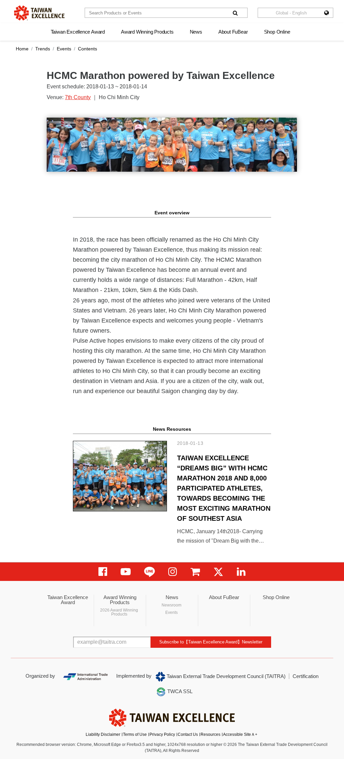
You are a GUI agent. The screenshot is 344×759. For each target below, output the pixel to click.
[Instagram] (172, 571)
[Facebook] (102, 571)
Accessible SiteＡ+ (240, 734)
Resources (210, 734)
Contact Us (188, 734)
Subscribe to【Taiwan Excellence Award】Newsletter (210, 641)
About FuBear (233, 32)
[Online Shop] (195, 571)
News (196, 32)
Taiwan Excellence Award (78, 32)
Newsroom (171, 605)
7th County (78, 97)
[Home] (39, 12)
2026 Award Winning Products (119, 612)
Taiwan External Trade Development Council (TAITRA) (225, 676)
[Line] (149, 571)
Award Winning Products (147, 32)
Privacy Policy (162, 734)
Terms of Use (135, 734)
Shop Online (277, 32)
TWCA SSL (179, 691)
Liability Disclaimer (103, 734)
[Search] (235, 12)
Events (64, 48)
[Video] (126, 571)
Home (22, 48)
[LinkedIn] (241, 571)
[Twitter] (218, 571)
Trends (42, 48)
